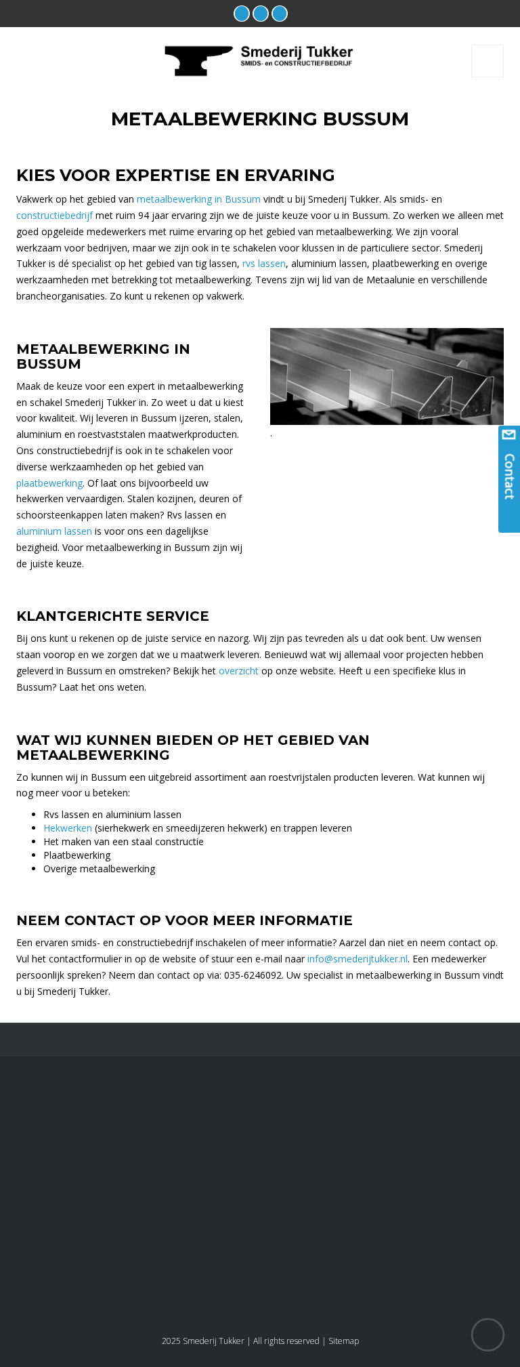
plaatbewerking (49, 482)
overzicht (239, 670)
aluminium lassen (54, 531)
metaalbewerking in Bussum (199, 198)
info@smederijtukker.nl (357, 958)
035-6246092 (312, 1207)
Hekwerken (67, 827)
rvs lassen (264, 263)
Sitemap (343, 1341)
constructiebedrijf (54, 215)
